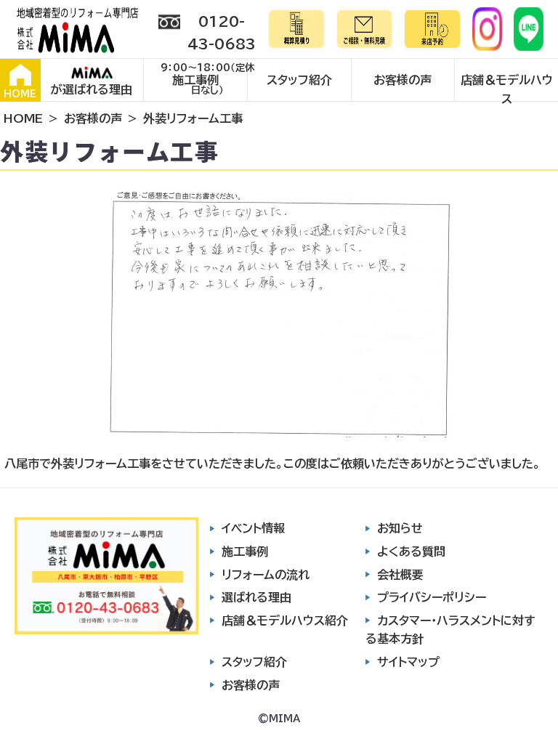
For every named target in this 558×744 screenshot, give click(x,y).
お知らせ (400, 528)
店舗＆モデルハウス (507, 87)
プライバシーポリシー (431, 597)
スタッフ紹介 (299, 80)
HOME (20, 94)
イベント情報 (253, 528)
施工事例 (195, 80)
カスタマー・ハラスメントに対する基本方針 (450, 630)
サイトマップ (408, 662)
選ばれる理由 (256, 597)
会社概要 (400, 575)
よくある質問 (411, 551)
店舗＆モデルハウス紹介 (285, 620)
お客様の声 (402, 80)
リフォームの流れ (266, 575)
